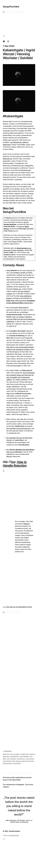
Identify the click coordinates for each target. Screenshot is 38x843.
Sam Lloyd (24, 761)
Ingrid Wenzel (14, 756)
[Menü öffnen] (4, 36)
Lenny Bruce (30, 759)
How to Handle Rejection (15, 463)
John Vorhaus (11, 759)
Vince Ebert (17, 763)
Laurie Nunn (21, 759)
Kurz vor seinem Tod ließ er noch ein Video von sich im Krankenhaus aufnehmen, (20, 319)
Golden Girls (24, 754)
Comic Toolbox (15, 754)
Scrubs (31, 761)
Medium (27, 524)
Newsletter (8, 751)
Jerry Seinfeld (24, 756)
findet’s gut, (17, 289)
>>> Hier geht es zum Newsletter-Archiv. (17, 607)
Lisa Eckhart (7, 761)
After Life (6, 754)
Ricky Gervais (16, 761)
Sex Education (7, 763)
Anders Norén (14, 835)
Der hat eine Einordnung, (18, 428)
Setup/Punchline (11, 6)
